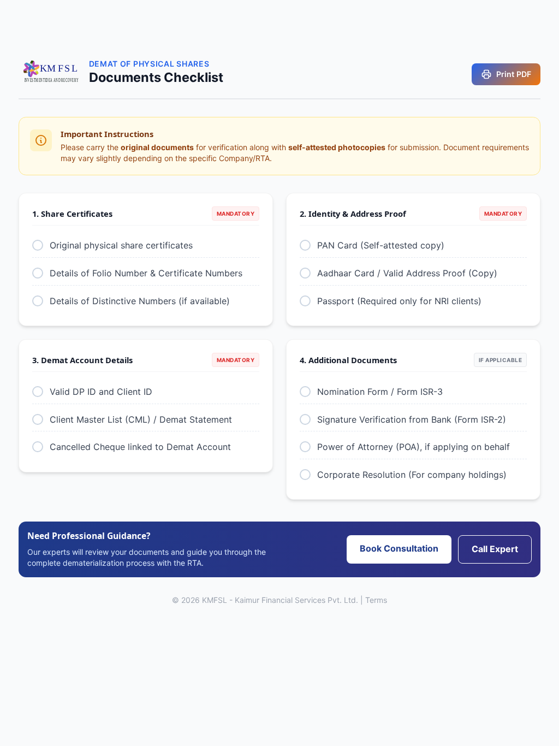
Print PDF (513, 74)
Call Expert (495, 548)
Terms (376, 600)
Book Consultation (399, 548)
